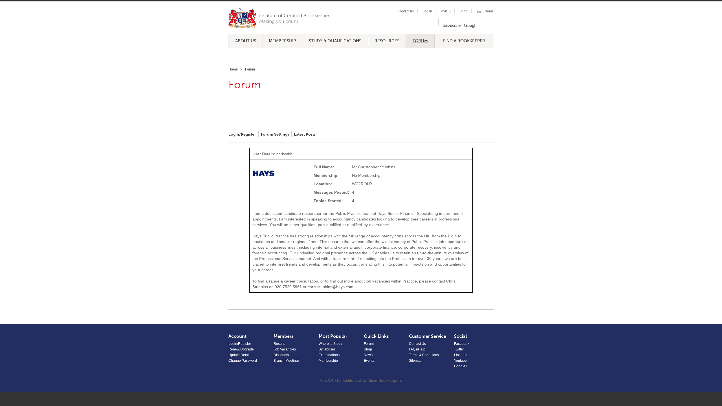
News (368, 355)
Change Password (242, 361)
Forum (420, 41)
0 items (488, 11)
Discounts (281, 355)
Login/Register (242, 134)
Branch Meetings (287, 361)
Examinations (329, 355)
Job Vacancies (285, 349)
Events (369, 361)
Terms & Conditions (424, 355)
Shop (463, 11)
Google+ (460, 366)
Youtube (460, 361)
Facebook (461, 344)
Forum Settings (275, 134)
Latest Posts (305, 134)
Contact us (405, 11)
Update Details (239, 355)
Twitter (459, 349)
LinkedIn (460, 355)
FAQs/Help (417, 349)
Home (233, 69)
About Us (245, 41)
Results (279, 344)
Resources (387, 41)
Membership (282, 41)
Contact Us (417, 344)
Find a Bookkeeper (464, 41)
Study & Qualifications (335, 41)
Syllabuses (327, 349)
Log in (427, 11)
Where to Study (330, 344)
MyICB (446, 11)
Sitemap (415, 361)
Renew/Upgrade (241, 349)
